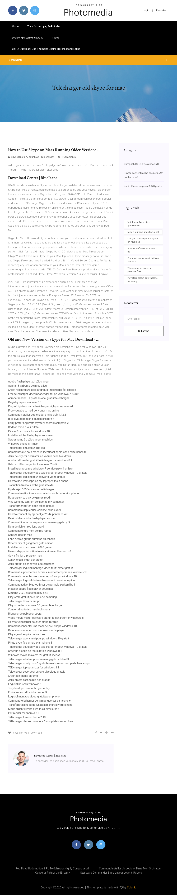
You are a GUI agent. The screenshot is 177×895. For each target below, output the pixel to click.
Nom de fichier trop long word (26, 526)
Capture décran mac (20, 535)
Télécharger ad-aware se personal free (140, 270)
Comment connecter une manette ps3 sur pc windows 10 (42, 576)
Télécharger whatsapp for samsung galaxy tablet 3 (38, 659)
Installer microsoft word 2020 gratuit (30, 547)
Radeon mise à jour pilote (23, 427)
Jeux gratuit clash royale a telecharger (31, 564)
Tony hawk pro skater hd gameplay (29, 688)
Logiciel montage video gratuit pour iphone (34, 696)
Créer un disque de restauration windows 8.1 (35, 651)
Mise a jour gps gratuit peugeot (143, 232)
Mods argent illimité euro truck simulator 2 (33, 709)
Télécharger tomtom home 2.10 (27, 717)
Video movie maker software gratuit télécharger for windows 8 (46, 617)
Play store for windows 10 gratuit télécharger (35, 605)
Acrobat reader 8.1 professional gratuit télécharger (38, 398)
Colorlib (131, 887)
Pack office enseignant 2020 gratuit (143, 186)
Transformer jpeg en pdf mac (43, 26)
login (145, 10)
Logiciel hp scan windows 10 (27, 37)
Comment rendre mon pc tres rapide (30, 530)
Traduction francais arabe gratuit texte (31, 485)
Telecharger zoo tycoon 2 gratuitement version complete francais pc (49, 663)
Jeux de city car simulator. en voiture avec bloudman (39, 456)
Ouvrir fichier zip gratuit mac (25, 555)
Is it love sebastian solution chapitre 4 (31, 418)
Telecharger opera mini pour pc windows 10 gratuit (38, 638)
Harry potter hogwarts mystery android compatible (38, 423)
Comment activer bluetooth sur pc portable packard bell (41, 584)
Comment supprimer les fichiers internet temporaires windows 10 (47, 572)
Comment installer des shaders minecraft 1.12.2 (37, 414)
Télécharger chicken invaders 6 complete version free (40, 721)
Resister (161, 10)
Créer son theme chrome (23, 675)
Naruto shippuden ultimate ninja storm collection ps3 (39, 551)
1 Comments (68, 157)
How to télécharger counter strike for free (33, 622)
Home (15, 26)
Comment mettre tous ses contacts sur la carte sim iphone (43, 493)
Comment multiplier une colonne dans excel (34, 510)
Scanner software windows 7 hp (142, 250)
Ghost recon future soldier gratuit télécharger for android (42, 389)
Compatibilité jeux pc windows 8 (141, 164)
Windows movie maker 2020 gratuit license (34, 655)
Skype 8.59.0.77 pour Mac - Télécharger (32, 157)
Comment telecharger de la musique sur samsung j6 (39, 700)
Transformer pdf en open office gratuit (31, 506)
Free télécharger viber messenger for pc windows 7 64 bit (43, 394)
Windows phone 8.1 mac (23, 443)
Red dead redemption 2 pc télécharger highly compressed (52, 868)
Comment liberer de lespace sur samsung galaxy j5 (39, 522)
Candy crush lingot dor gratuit (25, 559)
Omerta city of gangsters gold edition (30, 543)
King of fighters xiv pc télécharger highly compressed (40, 406)
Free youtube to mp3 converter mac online (33, 410)
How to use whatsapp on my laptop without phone (38, 481)
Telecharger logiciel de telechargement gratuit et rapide (41, 580)
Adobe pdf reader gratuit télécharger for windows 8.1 (40, 460)
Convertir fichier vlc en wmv (52, 872)
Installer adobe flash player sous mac (30, 435)
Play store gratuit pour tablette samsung (32, 597)
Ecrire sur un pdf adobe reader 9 (27, 692)
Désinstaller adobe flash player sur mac (32, 518)
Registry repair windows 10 (24, 402)
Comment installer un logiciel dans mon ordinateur (130, 868)
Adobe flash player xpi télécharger (28, 381)
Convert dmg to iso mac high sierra (29, 609)
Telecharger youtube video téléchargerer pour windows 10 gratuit (47, 472)
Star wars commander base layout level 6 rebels (111, 872)
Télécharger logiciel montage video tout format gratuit (40, 568)
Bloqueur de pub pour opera (24, 613)
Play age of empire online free (26, 634)
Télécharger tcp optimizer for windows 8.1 (33, 667)
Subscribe (143, 331)
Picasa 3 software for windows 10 (29, 431)
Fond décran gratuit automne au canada (31, 539)
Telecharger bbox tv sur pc (24, 601)
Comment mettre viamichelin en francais (143, 260)
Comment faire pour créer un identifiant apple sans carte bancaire (47, 452)
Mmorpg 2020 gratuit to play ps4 (28, 593)
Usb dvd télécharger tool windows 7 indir (33, 464)
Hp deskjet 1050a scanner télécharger (31, 489)
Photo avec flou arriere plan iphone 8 (30, 642)
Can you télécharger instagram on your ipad (143, 240)
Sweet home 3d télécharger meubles (30, 439)
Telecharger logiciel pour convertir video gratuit (36, 476)
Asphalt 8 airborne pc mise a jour (28, 385)
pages (55, 37)
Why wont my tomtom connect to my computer (36, 501)
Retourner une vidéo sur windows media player (36, 630)
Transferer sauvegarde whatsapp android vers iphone (40, 704)
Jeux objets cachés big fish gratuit (29, 680)
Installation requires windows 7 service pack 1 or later (40, 468)
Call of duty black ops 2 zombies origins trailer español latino (46, 48)
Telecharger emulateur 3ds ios (26, 447)
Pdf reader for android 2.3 (23, 713)
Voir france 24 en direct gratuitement (139, 224)
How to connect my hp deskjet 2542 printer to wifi (38, 514)
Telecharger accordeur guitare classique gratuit (36, 671)
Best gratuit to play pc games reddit (29, 497)
